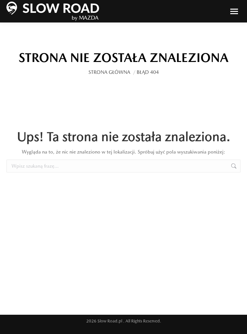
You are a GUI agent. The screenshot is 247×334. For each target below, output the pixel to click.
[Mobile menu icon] (234, 11)
